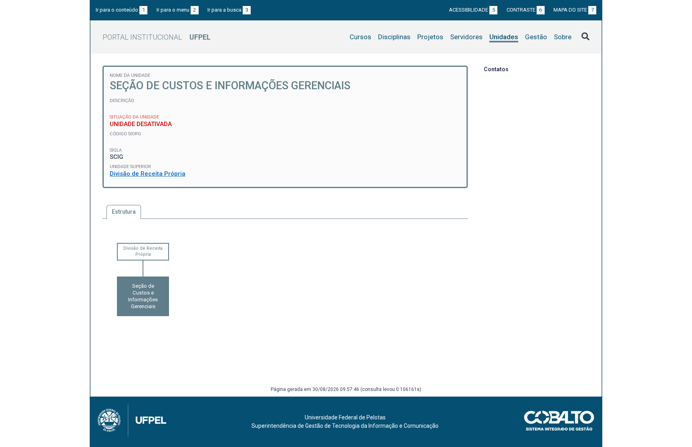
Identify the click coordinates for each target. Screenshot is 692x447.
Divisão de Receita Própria (147, 173)
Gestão (536, 37)
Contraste (524, 10)
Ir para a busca (227, 10)
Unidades (503, 37)
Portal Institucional (157, 37)
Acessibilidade (472, 10)
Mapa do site (573, 10)
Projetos (430, 37)
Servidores (466, 37)
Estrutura (124, 211)
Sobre (562, 37)
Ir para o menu (176, 10)
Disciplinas (394, 37)
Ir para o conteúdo (120, 10)
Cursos (360, 37)
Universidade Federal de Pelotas (345, 417)
